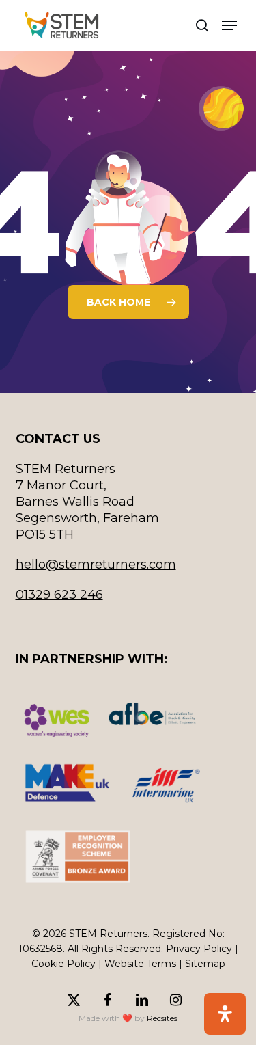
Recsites (162, 1018)
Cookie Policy (63, 964)
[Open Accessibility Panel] (225, 1014)
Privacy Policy (199, 948)
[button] (229, 25)
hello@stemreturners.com (96, 564)
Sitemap (205, 964)
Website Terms (140, 964)
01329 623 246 (59, 594)
